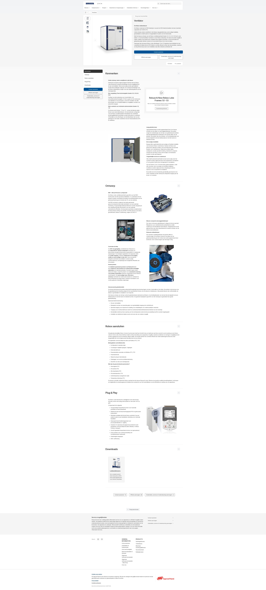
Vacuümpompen (140, 549)
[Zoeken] (158, 3)
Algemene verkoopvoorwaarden (127, 556)
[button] (144, 73)
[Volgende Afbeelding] (128, 40)
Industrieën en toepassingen (125, 546)
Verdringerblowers (140, 541)
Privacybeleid (95, 580)
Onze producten (126, 543)
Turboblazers (139, 543)
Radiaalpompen (139, 552)
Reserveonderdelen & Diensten (127, 552)
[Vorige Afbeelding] (95, 40)
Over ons (124, 565)
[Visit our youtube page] (102, 539)
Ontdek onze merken (97, 574)
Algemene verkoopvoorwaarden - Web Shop (127, 561)
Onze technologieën (127, 549)
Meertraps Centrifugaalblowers (141, 546)
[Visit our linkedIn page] (98, 539)
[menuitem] (87, 8)
